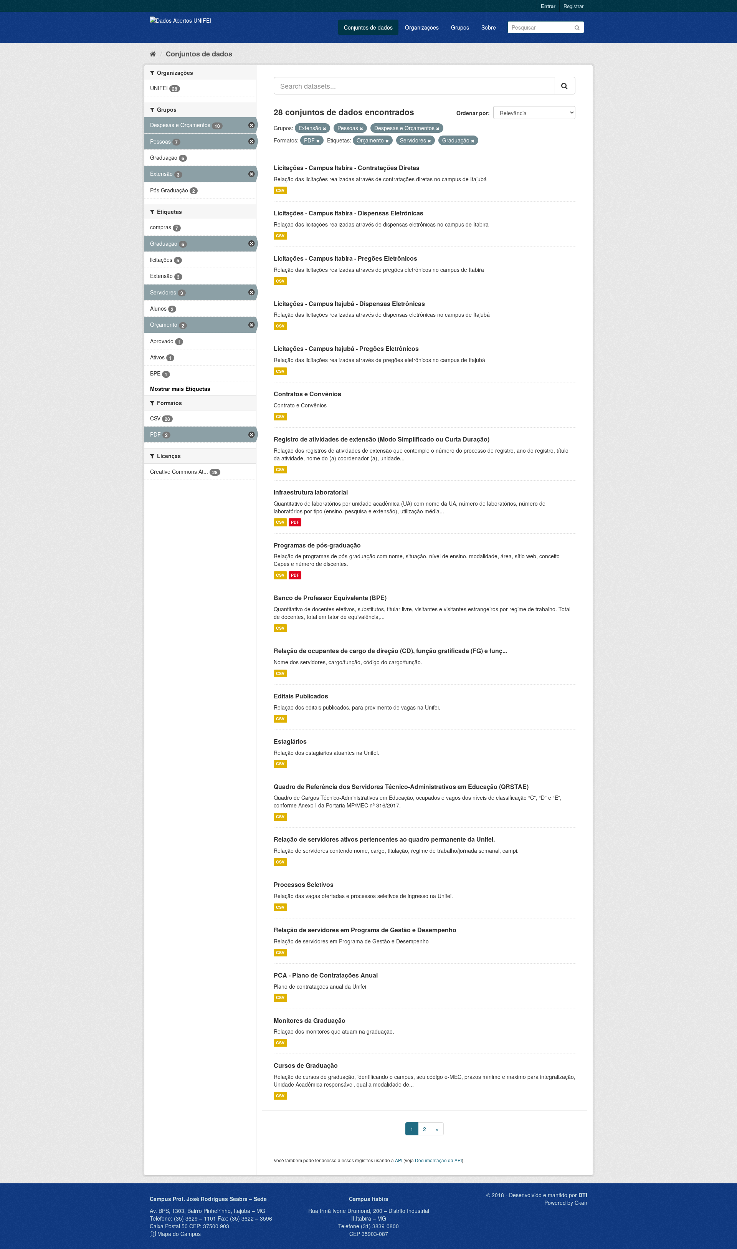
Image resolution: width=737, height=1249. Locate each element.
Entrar (548, 6)
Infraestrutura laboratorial (311, 492)
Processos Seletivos (304, 884)
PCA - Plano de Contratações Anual (326, 975)
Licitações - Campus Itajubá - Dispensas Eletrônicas (349, 303)
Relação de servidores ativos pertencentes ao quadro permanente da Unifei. (384, 839)
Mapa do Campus (179, 1233)
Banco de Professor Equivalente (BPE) (330, 597)
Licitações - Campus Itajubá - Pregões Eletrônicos (346, 348)
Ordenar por (472, 113)
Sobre (488, 27)
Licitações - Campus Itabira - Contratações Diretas (347, 167)
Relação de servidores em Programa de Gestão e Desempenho (365, 929)
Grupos (460, 27)
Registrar (573, 6)
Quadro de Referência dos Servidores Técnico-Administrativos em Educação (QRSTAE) (401, 786)
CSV (280, 190)
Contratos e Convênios (307, 393)
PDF (295, 522)
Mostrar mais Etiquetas (180, 388)
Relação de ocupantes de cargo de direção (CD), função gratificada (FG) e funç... (390, 650)
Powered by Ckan (565, 1202)
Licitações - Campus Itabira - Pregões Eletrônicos (345, 258)
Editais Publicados (301, 695)
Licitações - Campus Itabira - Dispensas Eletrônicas (348, 212)
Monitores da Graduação (309, 1020)
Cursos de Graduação (306, 1065)
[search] (565, 85)
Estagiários (290, 741)
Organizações (422, 27)
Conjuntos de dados (368, 27)
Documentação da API (438, 1160)
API (398, 1160)
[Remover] (324, 128)
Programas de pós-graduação (317, 545)
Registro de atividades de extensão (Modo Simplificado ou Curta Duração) (381, 439)
